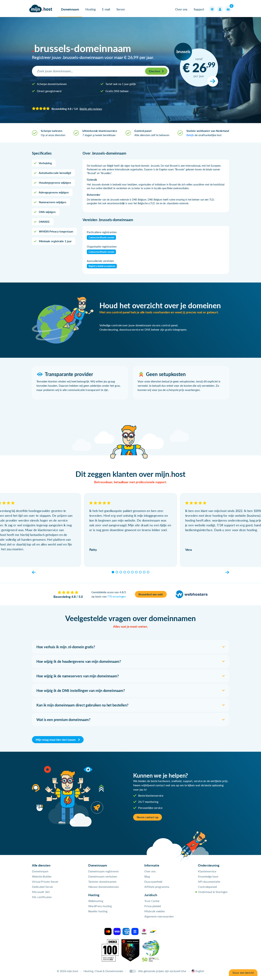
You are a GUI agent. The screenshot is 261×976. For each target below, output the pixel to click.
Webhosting (95, 901)
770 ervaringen (116, 596)
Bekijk (190, 135)
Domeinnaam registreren (103, 871)
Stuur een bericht (243, 972)
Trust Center (152, 901)
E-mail (106, 9)
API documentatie (209, 881)
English (199, 971)
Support (199, 9)
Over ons (181, 9)
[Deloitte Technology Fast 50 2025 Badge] (150, 950)
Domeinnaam (70, 9)
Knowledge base (208, 876)
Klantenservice (207, 871)
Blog (147, 876)
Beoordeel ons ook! (150, 594)
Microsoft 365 (41, 891)
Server (120, 9)
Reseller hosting (98, 911)
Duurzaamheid (153, 881)
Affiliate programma (156, 886)
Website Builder (42, 876)
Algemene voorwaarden (158, 916)
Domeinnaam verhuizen (102, 876)
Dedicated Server (42, 886)
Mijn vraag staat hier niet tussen (56, 739)
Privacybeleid (152, 906)
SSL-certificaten (42, 897)
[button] (212, 9)
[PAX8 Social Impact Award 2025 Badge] (130, 950)
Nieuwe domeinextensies (103, 886)
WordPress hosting (100, 906)
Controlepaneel (207, 886)
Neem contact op (147, 817)
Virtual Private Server (45, 881)
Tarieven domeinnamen (102, 881)
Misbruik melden (154, 911)
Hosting (90, 9)
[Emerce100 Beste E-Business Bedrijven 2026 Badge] (110, 950)
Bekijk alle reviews (91, 108)
